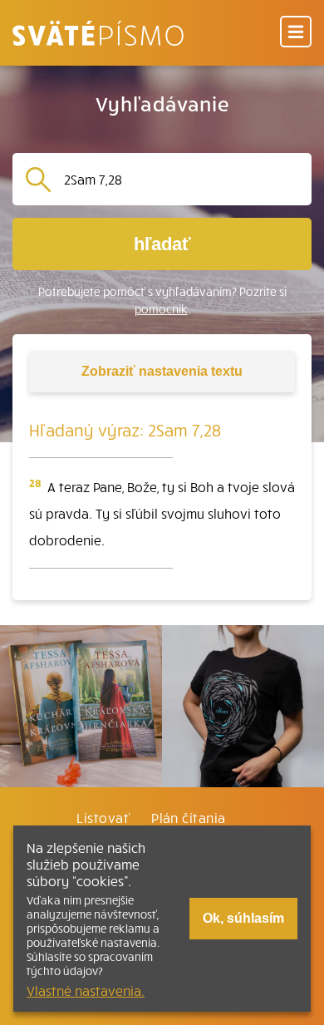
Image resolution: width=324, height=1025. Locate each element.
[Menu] (296, 33)
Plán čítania (188, 817)
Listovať (103, 817)
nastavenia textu (162, 371)
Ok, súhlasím (243, 918)
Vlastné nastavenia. (86, 990)
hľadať (162, 244)
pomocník (161, 309)
